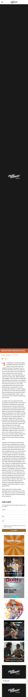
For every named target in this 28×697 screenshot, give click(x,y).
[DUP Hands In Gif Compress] (14, 557)
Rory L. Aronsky (6, 355)
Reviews (4, 666)
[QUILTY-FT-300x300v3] (14, 578)
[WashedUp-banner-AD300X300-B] (14, 621)
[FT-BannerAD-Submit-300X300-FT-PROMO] (14, 535)
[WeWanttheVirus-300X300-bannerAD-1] (14, 642)
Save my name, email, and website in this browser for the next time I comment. (14, 526)
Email (3, 521)
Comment (4, 509)
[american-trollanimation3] (14, 599)
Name (3, 516)
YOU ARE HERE (6, 681)
